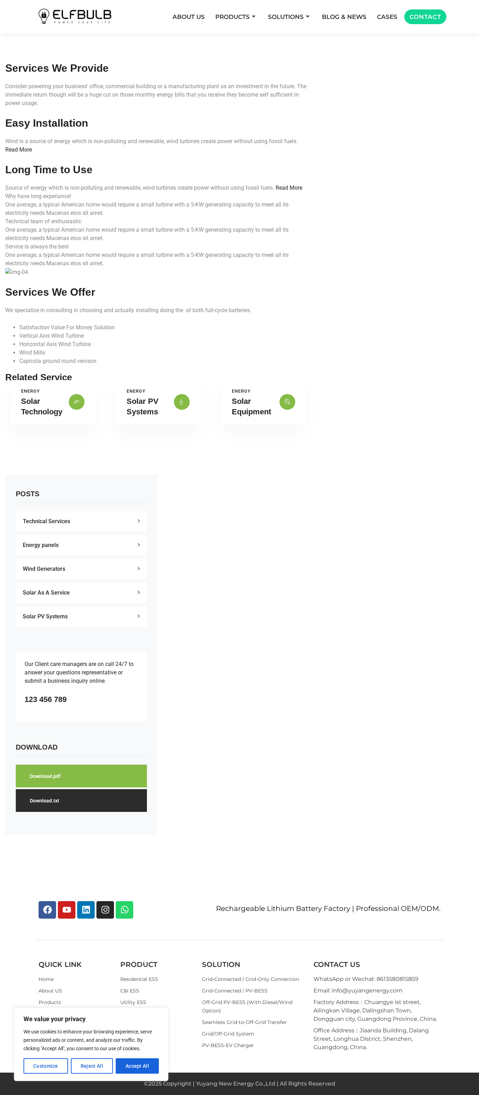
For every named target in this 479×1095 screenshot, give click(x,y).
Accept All (137, 1066)
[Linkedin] (86, 910)
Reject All (92, 1066)
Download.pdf (45, 776)
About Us (189, 16)
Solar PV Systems (45, 616)
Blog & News (344, 16)
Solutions (286, 16)
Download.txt (44, 800)
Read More (18, 149)
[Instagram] (105, 910)
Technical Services (46, 521)
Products (232, 16)
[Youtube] (66, 910)
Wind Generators (44, 569)
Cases (387, 16)
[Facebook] (47, 910)
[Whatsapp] (124, 910)
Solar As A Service (46, 592)
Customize (45, 1066)
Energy (30, 391)
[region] (91, 1044)
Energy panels (41, 545)
